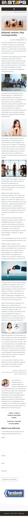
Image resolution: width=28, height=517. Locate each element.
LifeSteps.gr (14, 2)
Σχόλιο (3, 437)
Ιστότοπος (4, 471)
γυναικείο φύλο (9, 372)
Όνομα (3, 455)
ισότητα (15, 372)
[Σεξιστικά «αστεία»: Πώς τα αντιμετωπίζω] (14, 23)
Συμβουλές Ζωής (22, 370)
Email (3, 463)
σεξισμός (20, 372)
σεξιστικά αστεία (23, 374)
